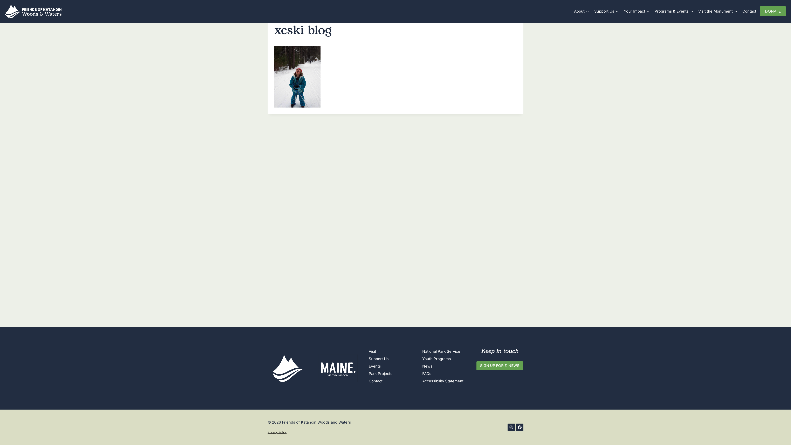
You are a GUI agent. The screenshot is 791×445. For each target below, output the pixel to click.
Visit (372, 351)
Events (375, 366)
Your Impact (634, 11)
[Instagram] (511, 427)
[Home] (288, 368)
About (579, 11)
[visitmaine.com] (337, 368)
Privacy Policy (277, 432)
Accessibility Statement (442, 381)
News (427, 366)
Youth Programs (436, 359)
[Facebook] (519, 427)
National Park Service (441, 351)
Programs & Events (672, 11)
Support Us (604, 11)
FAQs (426, 373)
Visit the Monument (715, 11)
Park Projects (380, 373)
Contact (749, 11)
